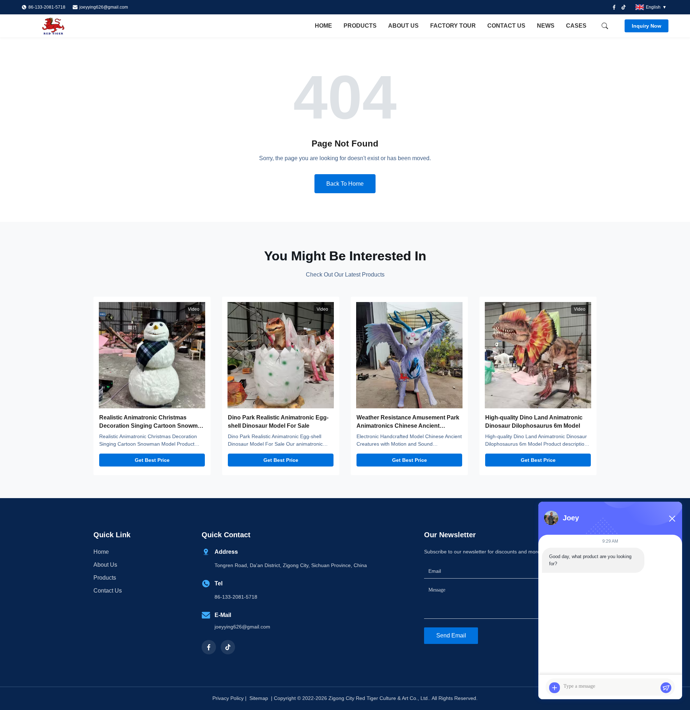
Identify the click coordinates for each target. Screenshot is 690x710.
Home (323, 26)
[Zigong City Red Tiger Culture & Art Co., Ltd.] (61, 25)
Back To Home (345, 184)
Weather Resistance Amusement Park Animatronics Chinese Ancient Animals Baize (407, 425)
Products (360, 26)
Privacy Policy (228, 698)
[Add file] (554, 688)
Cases (576, 26)
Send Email (451, 635)
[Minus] (672, 518)
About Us (403, 26)
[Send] (666, 688)
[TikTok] (228, 647)
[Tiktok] (623, 7)
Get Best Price (152, 460)
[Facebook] (614, 7)
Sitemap (258, 698)
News (546, 26)
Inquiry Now (646, 26)
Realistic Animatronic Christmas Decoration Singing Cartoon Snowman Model (151, 425)
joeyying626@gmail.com (103, 7)
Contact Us (506, 26)
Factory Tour (453, 26)
